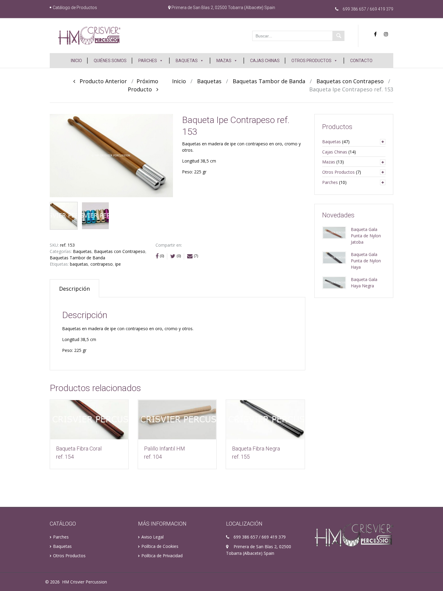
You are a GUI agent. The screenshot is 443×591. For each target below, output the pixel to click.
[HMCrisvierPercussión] (89, 35)
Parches (330, 182)
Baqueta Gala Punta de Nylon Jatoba (366, 235)
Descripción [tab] (74, 288)
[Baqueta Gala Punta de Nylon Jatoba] (334, 232)
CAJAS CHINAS (265, 60)
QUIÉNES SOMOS (110, 60)
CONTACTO (361, 60)
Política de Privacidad (162, 555)
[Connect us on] (377, 34)
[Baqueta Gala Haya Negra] (334, 282)
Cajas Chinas (334, 152)
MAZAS (223, 60)
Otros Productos (338, 172)
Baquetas (209, 81)
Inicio (179, 81)
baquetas (79, 264)
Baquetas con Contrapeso (350, 81)
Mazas (328, 162)
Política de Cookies (159, 546)
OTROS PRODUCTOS (311, 60)
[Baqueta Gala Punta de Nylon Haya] (334, 257)
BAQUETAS (187, 60)
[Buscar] (338, 36)
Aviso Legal (152, 537)
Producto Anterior (101, 81)
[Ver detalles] (89, 419)
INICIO (76, 60)
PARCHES (147, 60)
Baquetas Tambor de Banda (269, 81)
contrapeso (101, 264)
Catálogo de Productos (75, 7)
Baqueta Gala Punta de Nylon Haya (366, 260)
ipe (118, 264)
